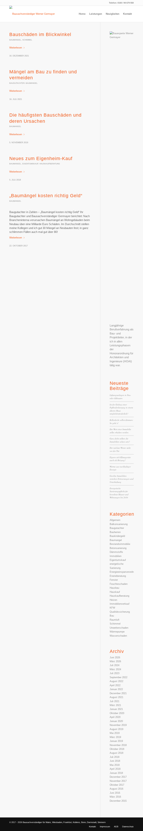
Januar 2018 (116, 773)
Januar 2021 (116, 709)
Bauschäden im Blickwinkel (40, 34)
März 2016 (115, 796)
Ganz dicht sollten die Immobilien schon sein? (120, 440)
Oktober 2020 (117, 713)
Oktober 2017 (117, 784)
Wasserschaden (118, 635)
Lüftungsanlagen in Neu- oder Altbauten (120, 397)
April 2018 (115, 768)
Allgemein (115, 520)
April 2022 (115, 685)
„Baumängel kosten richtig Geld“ (45, 195)
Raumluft (114, 619)
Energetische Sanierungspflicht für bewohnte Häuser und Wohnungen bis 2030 (119, 493)
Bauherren (115, 532)
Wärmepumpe (117, 631)
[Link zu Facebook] (125, 822)
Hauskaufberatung (49, 164)
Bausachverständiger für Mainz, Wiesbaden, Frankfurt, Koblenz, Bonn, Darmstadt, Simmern (64, 822)
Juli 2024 (114, 665)
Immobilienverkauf (119, 603)
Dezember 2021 (118, 693)
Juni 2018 (115, 761)
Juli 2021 (114, 701)
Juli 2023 (114, 673)
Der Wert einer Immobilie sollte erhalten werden (120, 431)
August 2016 (116, 788)
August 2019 (116, 729)
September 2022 (118, 677)
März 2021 (115, 705)
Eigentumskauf (30, 164)
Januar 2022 (116, 689)
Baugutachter (17, 83)
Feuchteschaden (119, 584)
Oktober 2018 (117, 749)
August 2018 (116, 753)
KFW (112, 607)
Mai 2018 (115, 765)
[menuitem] (82, 14)
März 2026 (115, 661)
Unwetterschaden (119, 627)
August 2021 (116, 697)
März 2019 (115, 737)
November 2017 (118, 781)
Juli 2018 (114, 757)
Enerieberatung (118, 576)
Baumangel (15, 40)
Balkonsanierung (119, 524)
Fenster (114, 579)
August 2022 (116, 681)
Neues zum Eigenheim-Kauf (40, 158)
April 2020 (115, 717)
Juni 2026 (115, 657)
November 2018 (118, 745)
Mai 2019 (115, 733)
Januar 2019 (116, 741)
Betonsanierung (118, 548)
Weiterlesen (15, 47)
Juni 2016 (115, 792)
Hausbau (114, 587)
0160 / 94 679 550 (125, 3)
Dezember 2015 (118, 800)
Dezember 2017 (118, 776)
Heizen (113, 600)
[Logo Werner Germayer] (33, 14)
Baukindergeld (117, 536)
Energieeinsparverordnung (124, 571)
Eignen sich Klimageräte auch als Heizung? (120, 459)
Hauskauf (115, 592)
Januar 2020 (116, 721)
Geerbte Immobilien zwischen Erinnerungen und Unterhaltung (122, 478)
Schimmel (27, 40)
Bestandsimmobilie (120, 544)
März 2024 (115, 669)
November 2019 (118, 725)
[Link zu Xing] (131, 822)
